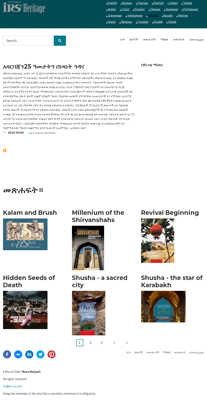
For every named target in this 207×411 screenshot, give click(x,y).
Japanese (172, 9)
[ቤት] (24, 7)
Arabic (112, 9)
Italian (173, 3)
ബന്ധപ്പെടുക (196, 39)
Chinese (155, 9)
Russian (127, 3)
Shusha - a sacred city (100, 281)
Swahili (158, 22)
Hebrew (183, 15)
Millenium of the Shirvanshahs (98, 216)
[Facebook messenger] (18, 354)
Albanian (126, 22)
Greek (112, 22)
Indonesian (115, 15)
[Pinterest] (52, 354)
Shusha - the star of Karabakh (172, 281)
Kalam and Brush (30, 212)
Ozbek (172, 22)
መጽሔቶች (149, 39)
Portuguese (190, 9)
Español (140, 9)
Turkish (187, 3)
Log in (31, 133)
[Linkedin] (29, 354)
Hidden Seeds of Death (29, 281)
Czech (125, 9)
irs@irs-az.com (12, 386)
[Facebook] (7, 354)
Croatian (142, 22)
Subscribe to (4, 150)
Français (142, 3)
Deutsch (158, 3)
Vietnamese (135, 15)
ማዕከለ (164, 39)
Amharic (153, 15)
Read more (16, 133)
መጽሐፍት (179, 39)
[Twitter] (40, 354)
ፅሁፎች (134, 39)
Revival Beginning (170, 212)
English (112, 3)
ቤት (122, 39)
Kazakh (168, 15)
